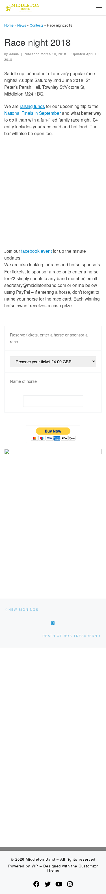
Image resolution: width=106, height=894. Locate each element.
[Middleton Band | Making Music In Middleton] (22, 6)
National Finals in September (32, 113)
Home (9, 25)
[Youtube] (58, 883)
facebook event (36, 251)
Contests (36, 25)
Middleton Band (40, 859)
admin (14, 54)
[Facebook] (36, 883)
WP (35, 866)
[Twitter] (47, 883)
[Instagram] (70, 883)
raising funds (32, 106)
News (21, 25)
